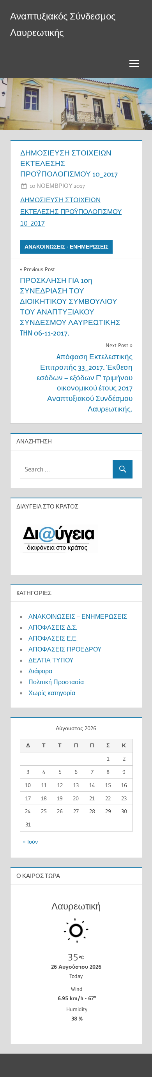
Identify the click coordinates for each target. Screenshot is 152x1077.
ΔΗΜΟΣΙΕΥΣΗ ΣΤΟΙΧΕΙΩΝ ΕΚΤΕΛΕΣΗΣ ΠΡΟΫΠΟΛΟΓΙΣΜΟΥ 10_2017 (71, 211)
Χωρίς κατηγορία (51, 693)
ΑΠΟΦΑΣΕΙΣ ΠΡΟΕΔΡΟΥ (65, 649)
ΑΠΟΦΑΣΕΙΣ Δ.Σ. (52, 627)
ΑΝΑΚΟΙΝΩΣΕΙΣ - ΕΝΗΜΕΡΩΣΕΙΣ (66, 246)
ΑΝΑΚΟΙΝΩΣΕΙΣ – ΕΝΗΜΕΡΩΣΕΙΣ (77, 616)
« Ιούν (30, 841)
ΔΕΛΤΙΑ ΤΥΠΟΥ (51, 660)
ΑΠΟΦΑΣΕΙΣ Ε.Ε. (53, 638)
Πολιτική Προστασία (56, 682)
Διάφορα (40, 671)
